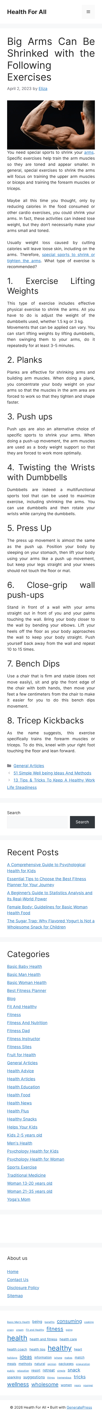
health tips (37, 1349)
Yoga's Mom (18, 1199)
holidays (12, 1357)
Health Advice (20, 1071)
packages (66, 1364)
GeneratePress (79, 1407)
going (69, 1329)
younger (88, 1385)
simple (61, 1370)
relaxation (23, 1370)
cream (19, 1329)
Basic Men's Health (18, 1322)
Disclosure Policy (23, 1287)
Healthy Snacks (22, 1119)
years (77, 1385)
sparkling (14, 1377)
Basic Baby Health (24, 966)
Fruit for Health (21, 1054)
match (79, 1357)
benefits (50, 1322)
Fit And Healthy (22, 1006)
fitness (54, 1329)
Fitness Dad (18, 1030)
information (43, 1357)
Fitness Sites (19, 1046)
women (66, 1385)
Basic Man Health (24, 974)
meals (11, 1364)
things (51, 1377)
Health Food (18, 1095)
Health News (19, 1103)
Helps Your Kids (22, 1127)
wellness (18, 1384)
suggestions (34, 1377)
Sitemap (15, 1295)
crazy (10, 1329)
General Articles (29, 765)
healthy (60, 1348)
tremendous (64, 1377)
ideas (26, 1357)
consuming (69, 1321)
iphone (58, 1357)
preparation (83, 1364)
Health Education (23, 1087)
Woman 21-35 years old (29, 1191)
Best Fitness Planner (26, 990)
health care (68, 1339)
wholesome (44, 1384)
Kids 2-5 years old (24, 1135)
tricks (80, 1377)
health (17, 1338)
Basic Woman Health (26, 982)
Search (13, 812)
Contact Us (17, 1279)
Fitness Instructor (23, 1038)
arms (89, 152)
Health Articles (21, 1079)
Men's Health (19, 1143)
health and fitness (43, 1339)
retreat (49, 1370)
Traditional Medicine (26, 1175)
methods (25, 1364)
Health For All (26, 11)
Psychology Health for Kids (33, 1151)
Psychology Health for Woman (35, 1159)
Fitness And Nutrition (27, 1022)
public (11, 1370)
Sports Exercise (22, 1167)
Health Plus (18, 1111)
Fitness (14, 1014)
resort (35, 1370)
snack (74, 1370)
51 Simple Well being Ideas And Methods (52, 773)
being (37, 1321)
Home (13, 1271)
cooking (89, 1322)
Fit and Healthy (35, 1329)
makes (68, 1357)
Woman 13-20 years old (29, 1183)
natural (39, 1364)
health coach (17, 1349)
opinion (51, 1364)
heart (78, 1349)
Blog (11, 998)
